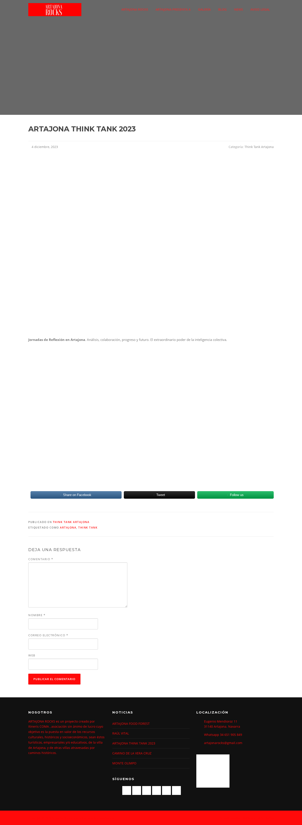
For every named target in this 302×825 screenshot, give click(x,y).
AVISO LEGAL (260, 9)
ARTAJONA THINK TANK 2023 (133, 743)
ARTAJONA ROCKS (134, 9)
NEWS (238, 9)
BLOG (222, 9)
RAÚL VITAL (120, 733)
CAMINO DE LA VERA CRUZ (131, 753)
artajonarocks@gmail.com (223, 743)
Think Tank (87, 527)
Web (31, 655)
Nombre (36, 615)
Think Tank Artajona (259, 147)
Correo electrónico (48, 635)
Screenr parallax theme (235, 818)
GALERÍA (204, 9)
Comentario (40, 559)
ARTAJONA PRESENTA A (173, 9)
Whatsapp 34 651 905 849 (223, 735)
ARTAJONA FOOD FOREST (131, 723)
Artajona (68, 527)
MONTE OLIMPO (124, 763)
